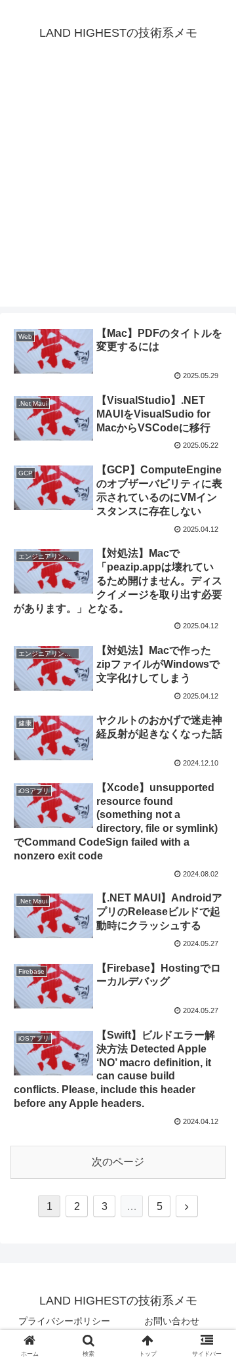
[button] (210, 1155)
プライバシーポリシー (64, 1321)
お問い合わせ (171, 1321)
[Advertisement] (118, 188)
